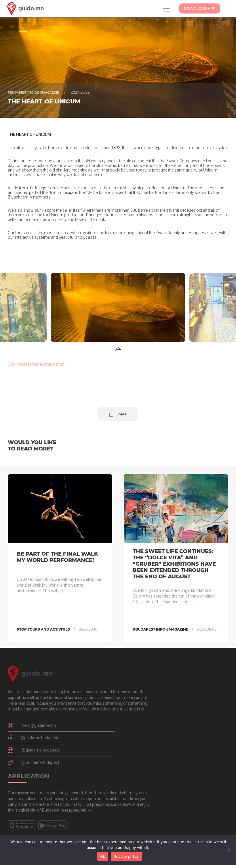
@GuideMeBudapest (40, 762)
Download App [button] (200, 8)
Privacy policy (126, 856)
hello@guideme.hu (39, 725)
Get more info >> (76, 810)
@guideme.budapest (39, 737)
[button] (29, 307)
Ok (102, 856)
